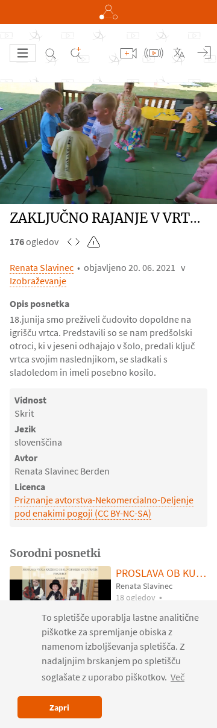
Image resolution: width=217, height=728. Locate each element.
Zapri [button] (59, 707)
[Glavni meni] (23, 53)
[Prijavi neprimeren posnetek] (94, 241)
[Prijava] (204, 53)
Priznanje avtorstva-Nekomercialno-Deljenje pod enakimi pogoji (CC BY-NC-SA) (103, 506)
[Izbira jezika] (179, 53)
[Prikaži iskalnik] (50, 53)
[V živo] (153, 53)
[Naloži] (128, 53)
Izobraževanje (38, 281)
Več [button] (177, 677)
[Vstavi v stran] (73, 241)
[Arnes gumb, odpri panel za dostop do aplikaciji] (108, 12)
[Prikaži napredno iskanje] (76, 53)
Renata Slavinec (42, 267)
